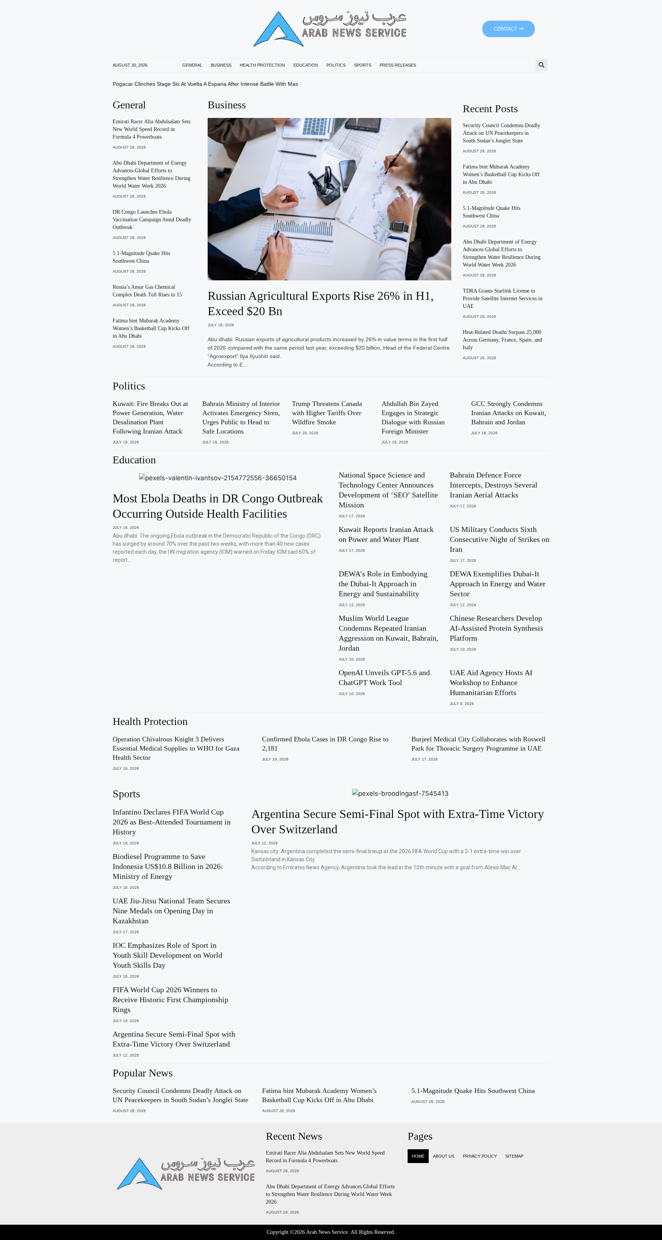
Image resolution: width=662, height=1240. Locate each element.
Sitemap (514, 1156)
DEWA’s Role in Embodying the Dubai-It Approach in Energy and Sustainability (383, 583)
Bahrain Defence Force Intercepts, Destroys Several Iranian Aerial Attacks (493, 485)
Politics (336, 65)
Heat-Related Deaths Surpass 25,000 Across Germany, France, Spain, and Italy (502, 339)
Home (418, 1156)
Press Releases (398, 65)
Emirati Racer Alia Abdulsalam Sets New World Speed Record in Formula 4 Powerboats (151, 129)
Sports (362, 65)
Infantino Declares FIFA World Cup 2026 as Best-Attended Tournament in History (172, 822)
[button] (541, 65)
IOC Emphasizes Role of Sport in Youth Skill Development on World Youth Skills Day (167, 955)
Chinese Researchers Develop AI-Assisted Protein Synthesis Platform (496, 628)
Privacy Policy (480, 1156)
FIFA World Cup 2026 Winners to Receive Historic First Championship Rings (170, 999)
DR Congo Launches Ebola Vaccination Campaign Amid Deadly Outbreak (152, 219)
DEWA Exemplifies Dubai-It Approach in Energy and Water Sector (498, 583)
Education (305, 65)
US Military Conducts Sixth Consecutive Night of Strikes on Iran (499, 539)
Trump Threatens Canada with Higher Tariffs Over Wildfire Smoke (327, 413)
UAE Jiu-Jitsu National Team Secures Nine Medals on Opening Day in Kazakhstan (171, 910)
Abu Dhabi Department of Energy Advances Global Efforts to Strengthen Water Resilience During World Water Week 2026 (330, 1194)
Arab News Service (327, 1232)
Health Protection (262, 65)
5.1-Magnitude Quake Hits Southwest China (473, 1090)
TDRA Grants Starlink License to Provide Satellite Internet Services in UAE (502, 298)
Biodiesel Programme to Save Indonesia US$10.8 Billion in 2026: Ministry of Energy (168, 866)
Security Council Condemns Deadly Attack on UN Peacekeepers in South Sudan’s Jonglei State (501, 133)
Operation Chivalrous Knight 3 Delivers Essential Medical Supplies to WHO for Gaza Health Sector (176, 748)
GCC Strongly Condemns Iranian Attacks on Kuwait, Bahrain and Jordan (508, 413)
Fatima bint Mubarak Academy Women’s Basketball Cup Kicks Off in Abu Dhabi (151, 328)
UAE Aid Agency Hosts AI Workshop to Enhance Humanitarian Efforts (491, 682)
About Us (443, 1156)
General (192, 65)
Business (221, 65)
